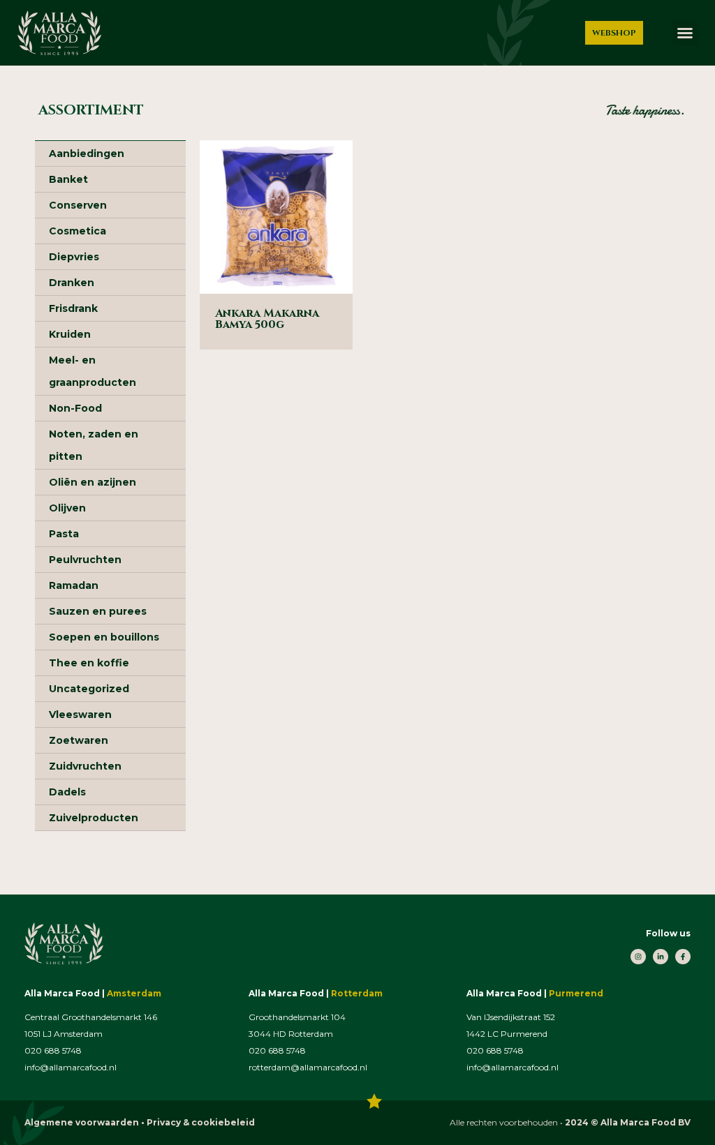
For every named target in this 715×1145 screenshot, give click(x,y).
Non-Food (75, 408)
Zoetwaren (78, 740)
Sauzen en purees (98, 611)
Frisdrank (73, 308)
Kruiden (70, 334)
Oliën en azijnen (92, 482)
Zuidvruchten (85, 766)
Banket (68, 179)
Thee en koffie (89, 663)
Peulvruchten (85, 559)
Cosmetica (77, 231)
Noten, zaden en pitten (93, 445)
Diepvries (74, 256)
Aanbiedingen (86, 153)
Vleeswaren (80, 714)
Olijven (67, 508)
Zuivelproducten (93, 817)
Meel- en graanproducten (92, 371)
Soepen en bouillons (104, 637)
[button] (685, 32)
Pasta (64, 533)
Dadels (67, 792)
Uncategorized (89, 688)
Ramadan (73, 585)
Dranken (71, 282)
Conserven (78, 205)
